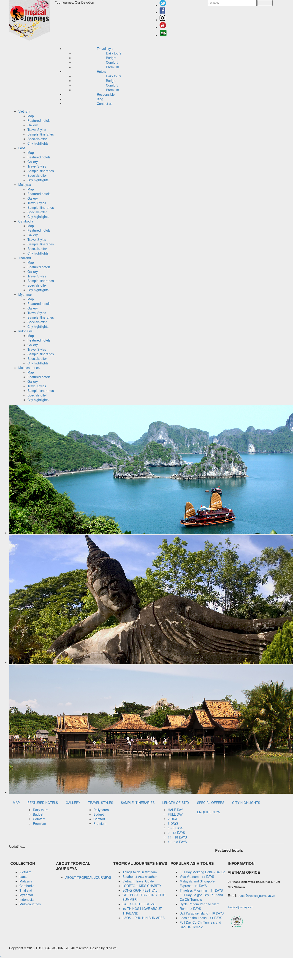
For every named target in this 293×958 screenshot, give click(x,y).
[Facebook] (162, 12)
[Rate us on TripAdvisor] (163, 35)
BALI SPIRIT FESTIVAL (139, 904)
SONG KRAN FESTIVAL (139, 890)
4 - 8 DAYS (175, 828)
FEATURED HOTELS (42, 802)
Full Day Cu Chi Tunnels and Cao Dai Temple (200, 924)
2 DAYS (173, 819)
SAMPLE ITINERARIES (138, 802)
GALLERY (73, 802)
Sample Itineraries (40, 134)
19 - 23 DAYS (177, 841)
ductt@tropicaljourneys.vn (256, 895)
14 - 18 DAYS (177, 837)
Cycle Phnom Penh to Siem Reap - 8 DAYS (199, 906)
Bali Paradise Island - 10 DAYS (202, 913)
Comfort (112, 62)
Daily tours (113, 53)
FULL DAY (175, 814)
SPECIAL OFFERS (210, 802)
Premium (112, 67)
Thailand (25, 890)
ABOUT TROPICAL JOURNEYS (88, 877)
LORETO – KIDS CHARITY (141, 885)
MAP (16, 802)
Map (30, 116)
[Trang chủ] (32, 20)
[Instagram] (162, 19)
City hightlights (38, 143)
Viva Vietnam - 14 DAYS (197, 876)
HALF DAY (175, 809)
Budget (111, 57)
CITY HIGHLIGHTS (246, 802)
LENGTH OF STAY (175, 802)
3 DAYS (173, 823)
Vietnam (25, 872)
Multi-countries (30, 904)
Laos (23, 876)
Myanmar (26, 895)
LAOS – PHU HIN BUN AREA (143, 917)
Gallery (32, 125)
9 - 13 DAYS (176, 832)
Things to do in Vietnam (139, 872)
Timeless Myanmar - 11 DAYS (201, 890)
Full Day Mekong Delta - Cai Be (202, 872)
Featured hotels (38, 120)
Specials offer (37, 138)
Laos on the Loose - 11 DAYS (201, 917)
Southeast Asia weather (139, 876)
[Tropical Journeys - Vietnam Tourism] (237, 927)
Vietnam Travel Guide (138, 881)
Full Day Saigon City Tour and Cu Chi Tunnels (201, 897)
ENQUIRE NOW (208, 812)
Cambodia (26, 885)
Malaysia (25, 881)
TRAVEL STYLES (100, 802)
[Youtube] (163, 27)
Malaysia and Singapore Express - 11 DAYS (197, 883)
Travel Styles (36, 129)
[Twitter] (163, 5)
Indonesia (26, 899)
